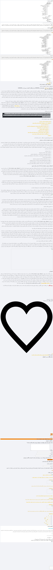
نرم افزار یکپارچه (35, 354)
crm (48, 354)
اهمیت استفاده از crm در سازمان (45, 121)
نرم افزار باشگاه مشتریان (45, 283)
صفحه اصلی (49, 2)
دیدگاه (51, 450)
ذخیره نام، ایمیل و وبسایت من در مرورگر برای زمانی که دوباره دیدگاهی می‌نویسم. (37, 457)
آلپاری (45, 70)
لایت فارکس (44, 8)
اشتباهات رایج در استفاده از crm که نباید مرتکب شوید (42, 123)
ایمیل (51, 453)
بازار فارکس (46, 4)
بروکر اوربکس (44, 12)
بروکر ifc (45, 7)
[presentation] (52, 434)
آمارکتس (45, 10)
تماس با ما (49, 21)
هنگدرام (47, 20)
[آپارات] (52, 541)
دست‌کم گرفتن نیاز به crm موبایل (42, 127)
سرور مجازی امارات (45, 17)
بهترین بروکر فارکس (45, 6)
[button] (52, 435)
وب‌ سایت (51, 455)
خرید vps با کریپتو (45, 18)
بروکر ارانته (44, 9)
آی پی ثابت (46, 16)
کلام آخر (49, 135)
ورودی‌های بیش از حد (44, 124)
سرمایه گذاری (48, 3)
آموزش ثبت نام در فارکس (44, 5)
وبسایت (49, 15)
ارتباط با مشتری (44, 354)
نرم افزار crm (40, 354)
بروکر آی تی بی (43, 69)
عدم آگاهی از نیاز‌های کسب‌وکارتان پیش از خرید (40, 133)
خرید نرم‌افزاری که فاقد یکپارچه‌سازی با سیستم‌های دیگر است (37, 126)
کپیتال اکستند (44, 13)
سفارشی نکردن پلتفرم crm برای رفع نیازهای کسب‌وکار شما (38, 132)
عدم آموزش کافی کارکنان (43, 129)
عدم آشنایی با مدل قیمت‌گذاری (43, 130)
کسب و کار (49, 19)
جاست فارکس (44, 14)
